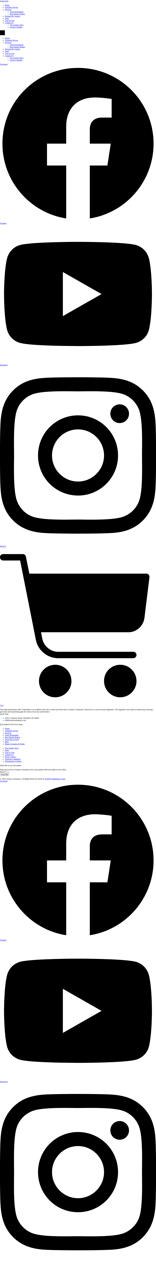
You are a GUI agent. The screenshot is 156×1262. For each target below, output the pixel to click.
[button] (2, 32)
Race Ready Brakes (17, 14)
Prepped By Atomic (12, 16)
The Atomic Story (17, 25)
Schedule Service (11, 7)
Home (7, 5)
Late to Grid (9, 21)
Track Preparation (16, 12)
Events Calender (16, 27)
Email (2, 772)
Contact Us (9, 23)
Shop (7, 18)
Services (8, 10)
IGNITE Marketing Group (55, 779)
